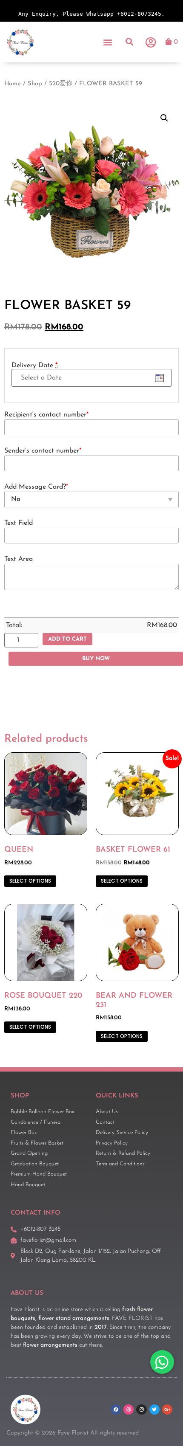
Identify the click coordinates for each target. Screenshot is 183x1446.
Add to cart (67, 639)
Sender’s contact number (42, 450)
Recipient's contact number (46, 414)
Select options (30, 880)
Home (12, 84)
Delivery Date (35, 365)
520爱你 (60, 84)
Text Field (18, 523)
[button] (108, 42)
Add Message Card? (36, 487)
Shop (35, 84)
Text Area (18, 559)
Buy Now (96, 658)
